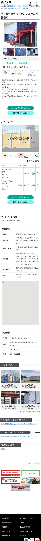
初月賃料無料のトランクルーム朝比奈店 (17, 8)
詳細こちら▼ (32, 75)
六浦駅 (3, 449)
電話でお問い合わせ (20, 113)
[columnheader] (9, 165)
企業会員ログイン (8, 535)
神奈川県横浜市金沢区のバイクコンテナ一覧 (15, 436)
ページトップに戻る (34, 463)
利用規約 (5, 527)
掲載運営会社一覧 (26, 531)
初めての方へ (6, 531)
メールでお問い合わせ (20, 108)
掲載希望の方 (6, 523)
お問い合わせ (6, 518)
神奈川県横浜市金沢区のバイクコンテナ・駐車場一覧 (18, 424)
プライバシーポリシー (27, 518)
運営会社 (23, 535)
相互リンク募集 (25, 527)
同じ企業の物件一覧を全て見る (30, 411)
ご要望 (22, 523)
